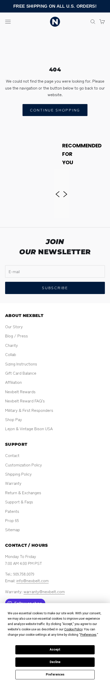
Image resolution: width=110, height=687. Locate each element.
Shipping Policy (18, 474)
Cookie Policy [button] (73, 629)
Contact (12, 455)
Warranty (13, 483)
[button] (57, 193)
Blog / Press (16, 336)
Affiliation (13, 382)
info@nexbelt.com (32, 580)
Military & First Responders (29, 410)
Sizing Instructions (21, 364)
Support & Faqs (19, 502)
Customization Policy (23, 465)
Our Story (14, 326)
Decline (55, 662)
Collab (10, 354)
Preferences (55, 674)
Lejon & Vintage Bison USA (29, 428)
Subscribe (55, 287)
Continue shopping (55, 109)
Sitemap (12, 529)
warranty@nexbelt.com (44, 591)
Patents (12, 511)
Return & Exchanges (23, 492)
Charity (11, 345)
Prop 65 (12, 520)
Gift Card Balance (20, 373)
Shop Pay (13, 419)
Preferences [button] (88, 635)
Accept (55, 649)
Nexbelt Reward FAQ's (25, 401)
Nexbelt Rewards (20, 391)
